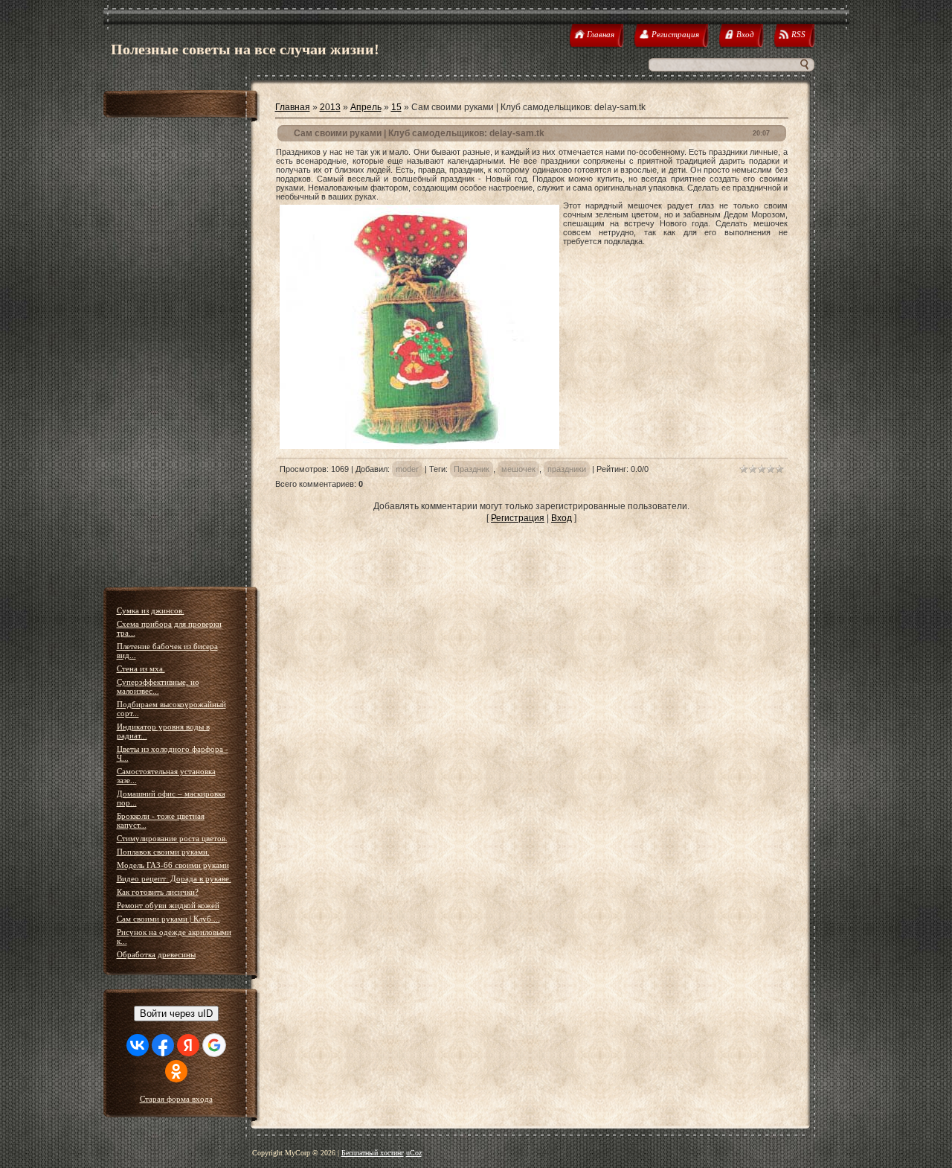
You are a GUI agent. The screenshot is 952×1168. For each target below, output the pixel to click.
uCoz (414, 1153)
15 (396, 107)
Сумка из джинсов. (150, 610)
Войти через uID (176, 1013)
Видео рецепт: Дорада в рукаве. (174, 878)
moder (407, 469)
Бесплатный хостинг (372, 1153)
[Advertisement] (181, 354)
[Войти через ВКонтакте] (137, 1045)
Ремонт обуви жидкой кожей (168, 905)
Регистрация (517, 518)
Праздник (471, 469)
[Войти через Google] (214, 1045)
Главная (292, 107)
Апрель (366, 107)
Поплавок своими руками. (163, 851)
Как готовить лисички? (158, 891)
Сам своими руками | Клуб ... (168, 918)
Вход (561, 518)
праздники (566, 469)
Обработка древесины (156, 954)
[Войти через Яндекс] (188, 1045)
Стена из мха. (141, 668)
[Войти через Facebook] (163, 1045)
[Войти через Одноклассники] (176, 1071)
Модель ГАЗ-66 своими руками (173, 865)
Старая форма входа (176, 1098)
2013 (330, 107)
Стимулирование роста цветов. (172, 838)
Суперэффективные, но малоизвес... (158, 686)
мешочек (518, 469)
